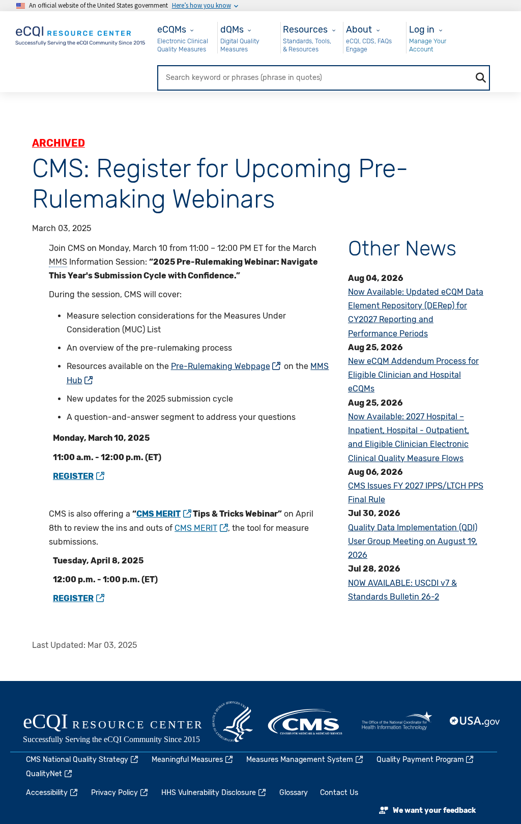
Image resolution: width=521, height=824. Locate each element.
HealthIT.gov (397, 721)
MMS (58, 262)
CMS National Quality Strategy (77, 759)
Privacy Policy (114, 792)
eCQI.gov (124, 729)
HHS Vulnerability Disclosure (208, 792)
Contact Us (339, 792)
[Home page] (81, 34)
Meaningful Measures (187, 759)
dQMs (232, 29)
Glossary (293, 792)
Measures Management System (299, 759)
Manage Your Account (427, 45)
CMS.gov (306, 721)
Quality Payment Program (420, 759)
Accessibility (47, 792)
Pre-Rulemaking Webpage (220, 366)
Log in (422, 29)
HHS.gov (232, 721)
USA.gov (475, 722)
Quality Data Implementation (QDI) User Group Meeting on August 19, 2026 (412, 541)
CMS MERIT (196, 528)
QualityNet (44, 774)
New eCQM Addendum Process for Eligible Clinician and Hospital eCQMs (413, 374)
